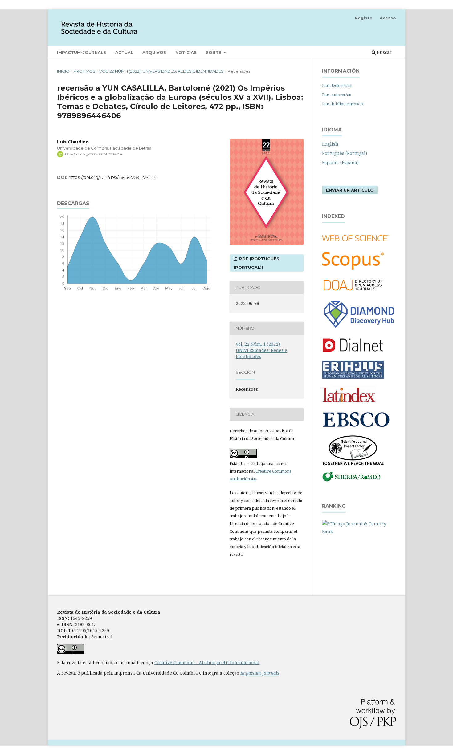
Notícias (186, 52)
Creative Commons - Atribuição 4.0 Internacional (206, 662)
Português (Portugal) (344, 153)
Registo (364, 17)
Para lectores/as (337, 85)
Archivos (85, 71)
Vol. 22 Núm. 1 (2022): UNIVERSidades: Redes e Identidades (161, 71)
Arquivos (154, 52)
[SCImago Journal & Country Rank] (359, 531)
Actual (124, 52)
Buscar (384, 52)
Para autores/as (336, 94)
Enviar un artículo (350, 190)
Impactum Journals (259, 673)
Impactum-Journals (81, 52)
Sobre (214, 52)
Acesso (388, 17)
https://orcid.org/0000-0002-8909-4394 (93, 154)
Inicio (63, 71)
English (330, 144)
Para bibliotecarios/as (342, 104)
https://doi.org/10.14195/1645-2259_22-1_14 (112, 177)
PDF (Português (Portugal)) (256, 263)
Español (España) (340, 162)
